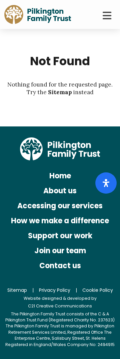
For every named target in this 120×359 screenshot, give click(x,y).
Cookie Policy (97, 290)
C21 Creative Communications (60, 306)
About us (60, 191)
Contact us (60, 266)
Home (60, 176)
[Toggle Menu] (107, 15)
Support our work (60, 236)
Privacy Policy (54, 290)
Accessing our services (60, 206)
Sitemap (60, 92)
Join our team (60, 251)
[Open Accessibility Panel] (106, 183)
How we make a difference (60, 221)
